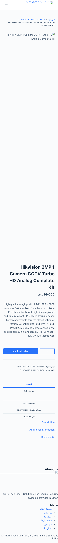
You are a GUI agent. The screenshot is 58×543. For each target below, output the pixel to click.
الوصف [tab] (29, 384)
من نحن (48, 512)
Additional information (29, 410)
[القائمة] (6, 5)
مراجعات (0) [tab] (29, 391)
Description (29, 403)
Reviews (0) (29, 417)
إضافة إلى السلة (20, 351)
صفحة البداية (45, 508)
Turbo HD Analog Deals (33, 370)
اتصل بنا (48, 516)
